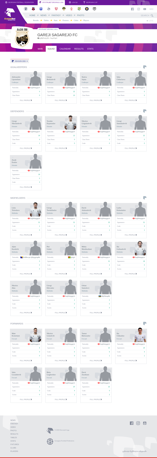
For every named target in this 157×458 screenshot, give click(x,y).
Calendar (65, 49)
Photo (80, 15)
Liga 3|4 (75, 2)
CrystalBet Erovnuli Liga (52, 2)
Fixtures (66, 20)
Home (32, 15)
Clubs (76, 20)
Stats (55, 20)
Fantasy (56, 15)
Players (86, 20)
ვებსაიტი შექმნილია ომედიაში (134, 451)
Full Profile (25, 100)
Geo (151, 9)
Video (69, 15)
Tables (46, 20)
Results (36, 20)
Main (40, 49)
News (43, 15)
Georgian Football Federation (21, 2)
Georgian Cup (91, 2)
